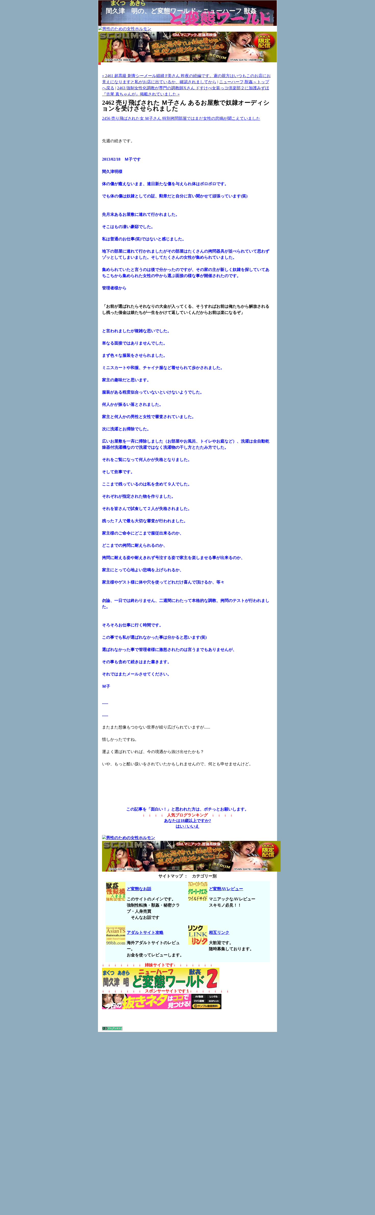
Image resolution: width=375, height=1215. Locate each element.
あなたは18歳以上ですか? (187, 820)
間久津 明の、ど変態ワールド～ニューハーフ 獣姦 (181, 10)
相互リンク (219, 932)
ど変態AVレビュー (226, 889)
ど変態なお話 (139, 889)
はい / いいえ (187, 826)
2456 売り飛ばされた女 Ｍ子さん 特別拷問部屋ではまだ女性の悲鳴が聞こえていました (181, 118)
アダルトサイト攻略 (145, 932)
